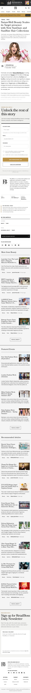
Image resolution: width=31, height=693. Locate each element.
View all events (15, 427)
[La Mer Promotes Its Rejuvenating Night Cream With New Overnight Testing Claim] (24, 565)
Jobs (5, 684)
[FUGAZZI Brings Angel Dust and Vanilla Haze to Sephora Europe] (24, 486)
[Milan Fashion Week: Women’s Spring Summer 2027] (24, 394)
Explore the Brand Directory (8, 236)
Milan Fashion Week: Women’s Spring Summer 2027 (8, 393)
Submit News (26, 679)
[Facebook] (9, 673)
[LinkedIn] (22, 673)
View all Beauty (15, 339)
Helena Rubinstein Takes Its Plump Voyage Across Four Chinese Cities (9, 525)
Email (4, 135)
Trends (13, 11)
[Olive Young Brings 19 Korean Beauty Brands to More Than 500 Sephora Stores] (24, 545)
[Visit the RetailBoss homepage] (5, 182)
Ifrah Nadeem (16, 577)
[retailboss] (15, 8)
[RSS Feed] (24, 673)
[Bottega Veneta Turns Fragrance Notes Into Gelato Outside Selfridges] (24, 321)
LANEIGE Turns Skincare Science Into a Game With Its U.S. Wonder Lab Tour (9, 301)
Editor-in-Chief (15, 681)
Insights (8, 11)
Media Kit (26, 681)
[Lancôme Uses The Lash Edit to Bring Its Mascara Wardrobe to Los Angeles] (24, 261)
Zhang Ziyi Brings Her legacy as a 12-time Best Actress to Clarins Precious (9, 466)
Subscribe (28, 15)
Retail (18, 11)
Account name (6, 126)
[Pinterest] (19, 673)
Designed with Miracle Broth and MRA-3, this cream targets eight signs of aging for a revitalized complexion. (15, 572)
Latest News (5, 679)
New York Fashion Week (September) (9, 358)
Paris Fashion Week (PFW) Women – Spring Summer (9, 411)
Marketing (9, 577)
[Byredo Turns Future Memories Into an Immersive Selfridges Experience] (24, 446)
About (15, 679)
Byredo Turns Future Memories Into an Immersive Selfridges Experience (8, 446)
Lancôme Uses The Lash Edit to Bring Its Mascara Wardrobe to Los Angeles (9, 260)
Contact (15, 684)
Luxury (2, 11)
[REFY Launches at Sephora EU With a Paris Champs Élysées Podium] (24, 281)
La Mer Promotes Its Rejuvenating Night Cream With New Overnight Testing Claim (9, 565)
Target (13, 230)
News (8, 19)
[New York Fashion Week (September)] (24, 358)
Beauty (23, 11)
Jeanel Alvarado (15, 272)
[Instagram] (17, 673)
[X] (11, 673)
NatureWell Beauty (5, 230)
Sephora (8, 557)
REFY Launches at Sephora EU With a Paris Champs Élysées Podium (8, 281)
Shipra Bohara (14, 313)
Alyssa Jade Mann (15, 516)
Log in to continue (15, 164)
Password (5, 143)
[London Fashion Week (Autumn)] (24, 376)
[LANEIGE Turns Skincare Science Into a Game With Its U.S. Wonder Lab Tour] (24, 301)
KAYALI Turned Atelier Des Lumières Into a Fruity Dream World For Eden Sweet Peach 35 (9, 585)
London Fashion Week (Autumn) (8, 376)
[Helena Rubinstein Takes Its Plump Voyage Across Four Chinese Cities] (24, 525)
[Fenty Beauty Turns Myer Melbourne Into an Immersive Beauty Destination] (24, 505)
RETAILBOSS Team (10, 65)
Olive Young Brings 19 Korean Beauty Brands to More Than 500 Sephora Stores (9, 545)
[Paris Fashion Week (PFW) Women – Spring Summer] (24, 412)
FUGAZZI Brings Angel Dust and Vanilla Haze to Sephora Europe (9, 486)
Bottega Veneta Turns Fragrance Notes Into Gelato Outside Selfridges (8, 321)
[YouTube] (14, 673)
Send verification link (15, 159)
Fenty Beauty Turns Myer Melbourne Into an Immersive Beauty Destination (9, 505)
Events (8, 597)
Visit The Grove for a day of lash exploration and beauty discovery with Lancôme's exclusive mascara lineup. (15, 267)
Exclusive (9, 272)
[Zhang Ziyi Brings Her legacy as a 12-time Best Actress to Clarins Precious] (24, 466)
